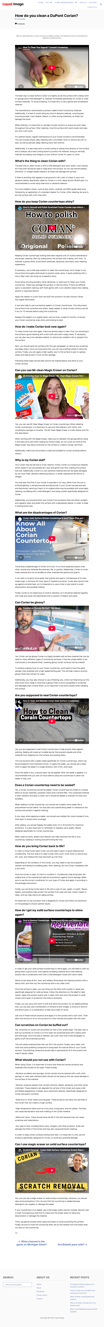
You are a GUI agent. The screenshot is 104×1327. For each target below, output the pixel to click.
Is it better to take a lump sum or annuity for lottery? (82, 1285)
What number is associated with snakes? (82, 1298)
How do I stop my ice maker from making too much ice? (82, 1292)
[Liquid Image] (13, 4)
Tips (16, 1233)
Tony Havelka (21, 19)
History (93, 3)
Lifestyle (92, 7)
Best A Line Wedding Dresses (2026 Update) (83, 1310)
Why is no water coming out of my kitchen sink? (83, 1304)
